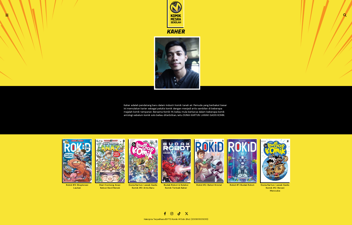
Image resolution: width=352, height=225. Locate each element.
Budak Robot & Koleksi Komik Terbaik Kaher (176, 186)
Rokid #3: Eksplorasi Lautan (77, 186)
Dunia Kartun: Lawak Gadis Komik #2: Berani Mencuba (275, 188)
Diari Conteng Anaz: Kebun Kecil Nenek (110, 186)
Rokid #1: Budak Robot (242, 185)
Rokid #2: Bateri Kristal (209, 185)
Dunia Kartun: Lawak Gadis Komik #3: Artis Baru (143, 186)
